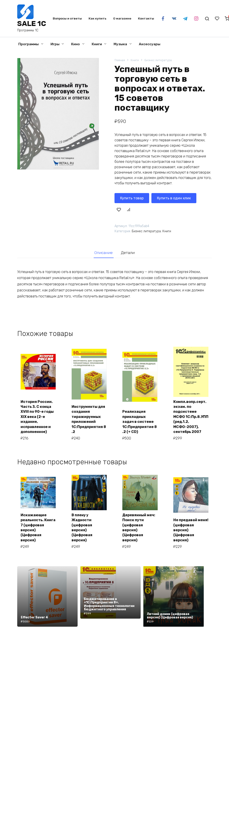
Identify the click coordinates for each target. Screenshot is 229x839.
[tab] (104, 252)
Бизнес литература (158, 60)
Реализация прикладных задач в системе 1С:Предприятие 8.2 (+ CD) (139, 421)
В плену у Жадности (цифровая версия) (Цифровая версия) (82, 527)
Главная (119, 60)
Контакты (146, 18)
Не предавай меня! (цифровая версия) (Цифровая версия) (190, 530)
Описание (103, 252)
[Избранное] (217, 18)
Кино (75, 44)
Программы (28, 44)
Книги (97, 44)
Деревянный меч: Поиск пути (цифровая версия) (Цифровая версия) (138, 527)
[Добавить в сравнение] (128, 209)
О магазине (122, 18)
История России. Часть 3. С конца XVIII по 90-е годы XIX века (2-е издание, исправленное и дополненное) (37, 417)
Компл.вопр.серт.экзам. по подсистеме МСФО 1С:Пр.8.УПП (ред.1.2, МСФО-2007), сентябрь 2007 (190, 417)
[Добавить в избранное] (118, 209)
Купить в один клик (174, 198)
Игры (55, 44)
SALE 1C (31, 23)
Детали (128, 252)
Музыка (120, 44)
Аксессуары (149, 44)
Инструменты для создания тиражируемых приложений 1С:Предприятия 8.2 (89, 419)
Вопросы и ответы (67, 18)
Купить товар (132, 198)
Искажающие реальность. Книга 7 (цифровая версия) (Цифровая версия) (38, 527)
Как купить (97, 18)
